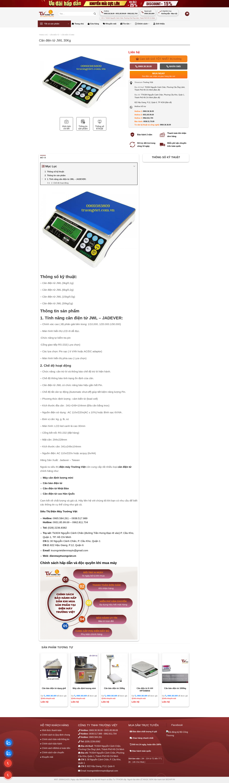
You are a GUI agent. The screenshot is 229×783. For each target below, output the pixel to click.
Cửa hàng (94, 24)
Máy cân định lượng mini (84, 688)
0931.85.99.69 (148, 115)
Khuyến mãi (111, 24)
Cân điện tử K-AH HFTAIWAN (145, 689)
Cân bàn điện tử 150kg (114, 688)
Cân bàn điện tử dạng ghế (54, 688)
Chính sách (142, 24)
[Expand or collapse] (134, 166)
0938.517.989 (95, 734)
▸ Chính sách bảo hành (51, 744)
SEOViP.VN (170, 779)
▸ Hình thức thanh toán (51, 730)
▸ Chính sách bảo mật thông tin (54, 739)
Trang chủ (79, 24)
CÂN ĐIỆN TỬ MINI (67, 35)
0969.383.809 (51, 696)
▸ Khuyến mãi (46, 757)
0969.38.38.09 (145, 66)
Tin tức (126, 24)
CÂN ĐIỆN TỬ (54, 35)
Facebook (177, 725)
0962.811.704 (148, 118)
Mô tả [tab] (43, 158)
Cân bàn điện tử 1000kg (175, 688)
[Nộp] (95, 14)
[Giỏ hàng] (187, 14)
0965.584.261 (95, 737)
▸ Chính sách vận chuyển (52, 752)
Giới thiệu (160, 24)
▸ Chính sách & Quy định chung (55, 735)
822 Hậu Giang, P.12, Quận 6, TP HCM (153, 102)
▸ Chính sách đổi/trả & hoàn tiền (55, 748)
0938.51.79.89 (148, 121)
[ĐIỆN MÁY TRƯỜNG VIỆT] (46, 14)
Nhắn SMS (175, 66)
